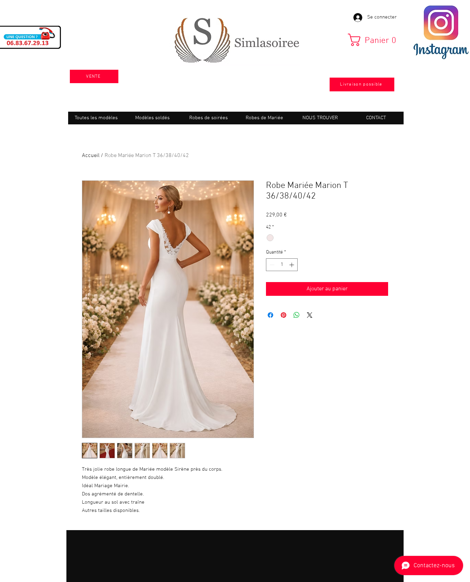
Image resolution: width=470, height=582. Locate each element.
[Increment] (292, 265)
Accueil (90, 155)
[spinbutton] (282, 265)
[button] (375, 40)
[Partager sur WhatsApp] (296, 315)
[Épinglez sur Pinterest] (283, 315)
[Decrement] (271, 265)
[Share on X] (310, 315)
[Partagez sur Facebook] (270, 315)
